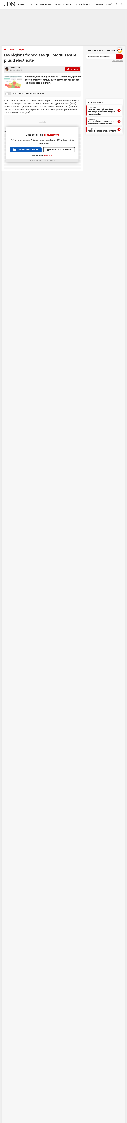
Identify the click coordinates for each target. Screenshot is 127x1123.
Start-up (68, 4)
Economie (99, 4)
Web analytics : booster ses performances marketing (101, 121)
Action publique (44, 4)
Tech (30, 4)
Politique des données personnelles (42, 160)
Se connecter (47, 155)
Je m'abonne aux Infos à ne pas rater (28, 93)
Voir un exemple (117, 61)
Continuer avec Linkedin (27, 149)
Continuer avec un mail (60, 149)
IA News (21, 4)
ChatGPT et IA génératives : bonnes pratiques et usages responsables (101, 110)
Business (12, 49)
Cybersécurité (83, 4)
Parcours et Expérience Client (102, 130)
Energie (21, 49)
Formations (95, 102)
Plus (108, 4)
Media (58, 4)
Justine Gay (15, 68)
